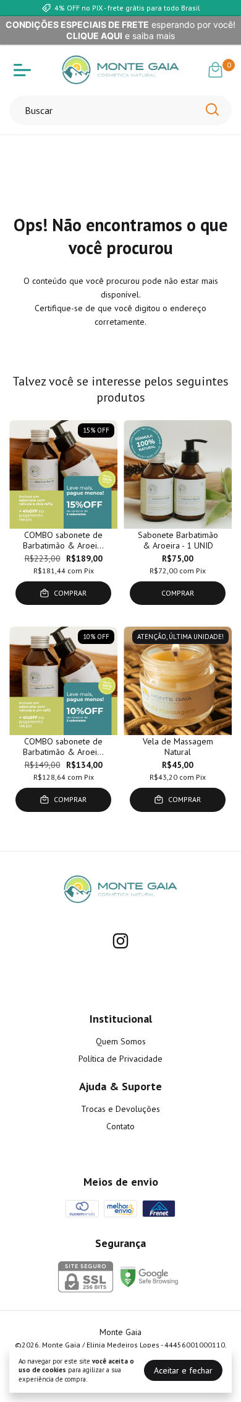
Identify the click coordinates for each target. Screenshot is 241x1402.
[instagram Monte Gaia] (120, 941)
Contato (120, 1126)
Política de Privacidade (120, 1058)
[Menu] (24, 70)
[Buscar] (211, 109)
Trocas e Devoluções (120, 1108)
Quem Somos (121, 1041)
